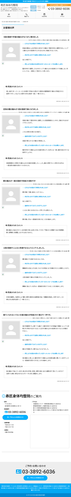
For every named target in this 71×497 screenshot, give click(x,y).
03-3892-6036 (15, 412)
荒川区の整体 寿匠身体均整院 (39, 495)
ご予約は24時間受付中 (15, 417)
